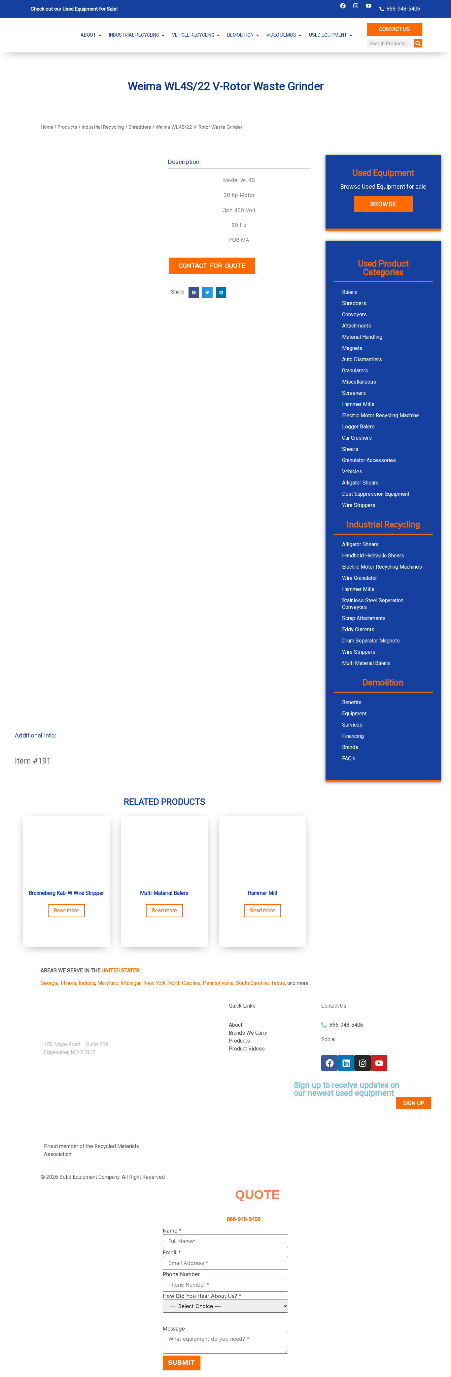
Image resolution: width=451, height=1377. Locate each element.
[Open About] (100, 35)
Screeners (354, 393)
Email (172, 1252)
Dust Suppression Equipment (375, 494)
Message (174, 1328)
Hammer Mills (358, 404)
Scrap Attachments (364, 618)
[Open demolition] (257, 35)
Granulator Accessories (369, 460)
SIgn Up (413, 1103)
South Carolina (252, 983)
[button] (194, 292)
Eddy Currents (358, 629)
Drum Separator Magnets (371, 641)
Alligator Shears (360, 483)
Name (172, 1230)
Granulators (355, 370)
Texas (278, 983)
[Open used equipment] (351, 35)
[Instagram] (356, 5)
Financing (353, 736)
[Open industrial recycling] (163, 35)
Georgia (49, 983)
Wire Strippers (358, 505)
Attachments (356, 326)
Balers (349, 292)
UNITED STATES (120, 970)
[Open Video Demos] (300, 35)
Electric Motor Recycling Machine (380, 415)
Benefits (352, 702)
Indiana (87, 983)
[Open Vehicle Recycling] (218, 35)
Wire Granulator (359, 578)
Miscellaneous (359, 382)
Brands (350, 747)
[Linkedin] (346, 1063)
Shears (350, 449)
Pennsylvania (218, 983)
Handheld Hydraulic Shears (373, 555)
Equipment (354, 713)
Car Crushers (357, 438)
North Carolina (184, 983)
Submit (181, 1362)
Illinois (68, 983)
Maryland (108, 983)
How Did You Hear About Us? (202, 1296)
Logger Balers (358, 426)
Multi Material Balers (366, 663)
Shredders (139, 127)
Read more (66, 910)
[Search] (418, 43)
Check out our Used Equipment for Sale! (74, 9)
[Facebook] (343, 5)
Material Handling (362, 337)
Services (352, 725)
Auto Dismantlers (362, 359)
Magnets (352, 348)
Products (67, 127)
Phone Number (181, 1274)
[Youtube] (368, 5)
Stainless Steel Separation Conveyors (372, 603)
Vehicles (352, 471)
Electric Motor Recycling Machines (382, 567)
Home (47, 127)
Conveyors (354, 314)
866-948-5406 (243, 1219)
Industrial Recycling (103, 127)
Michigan (131, 983)
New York (155, 983)
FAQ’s (348, 758)
